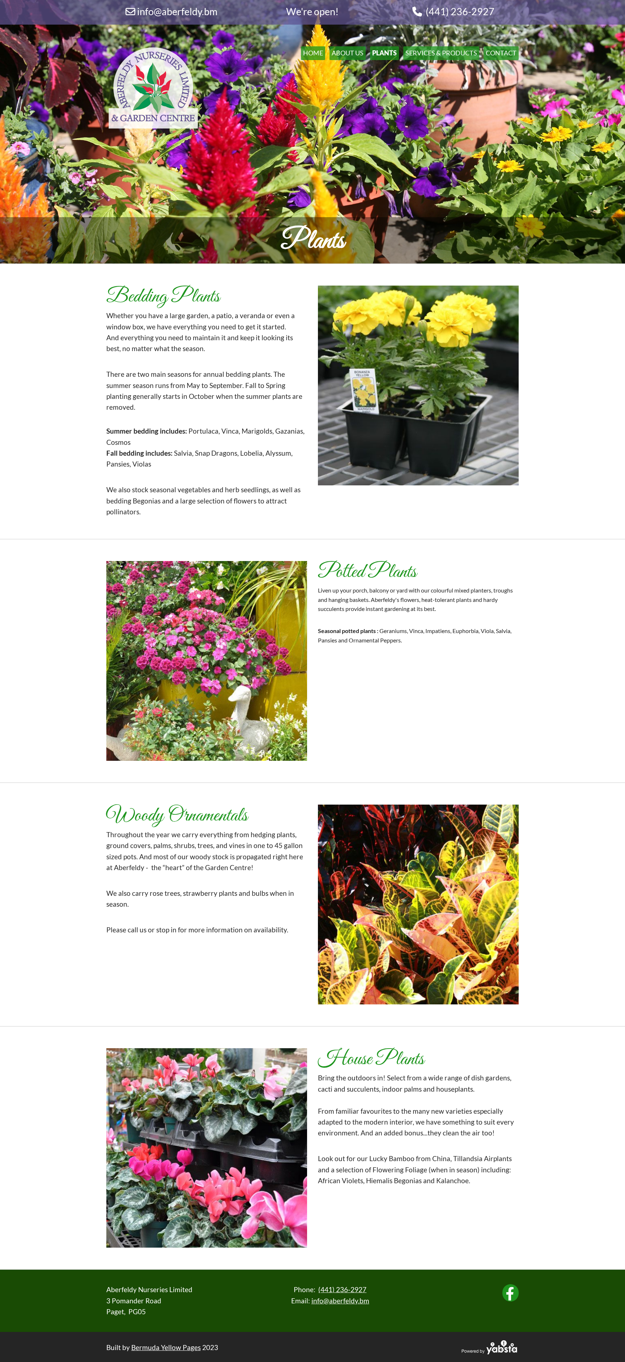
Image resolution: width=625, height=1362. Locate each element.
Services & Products (441, 53)
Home (313, 53)
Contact (501, 53)
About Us (347, 53)
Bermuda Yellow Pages (166, 1347)
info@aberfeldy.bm (340, 1300)
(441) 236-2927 (460, 11)
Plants (384, 53)
